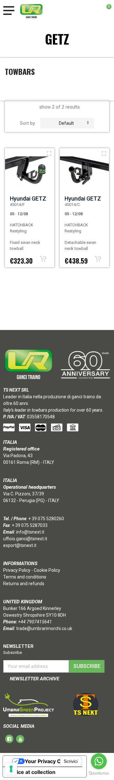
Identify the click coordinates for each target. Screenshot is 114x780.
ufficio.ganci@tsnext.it (25, 538)
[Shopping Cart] (105, 11)
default (66, 123)
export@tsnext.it (19, 545)
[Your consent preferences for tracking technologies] (11, 769)
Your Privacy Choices (51, 761)
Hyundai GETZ (28, 198)
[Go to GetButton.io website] (99, 773)
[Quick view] (49, 153)
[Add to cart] (43, 259)
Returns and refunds (23, 583)
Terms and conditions (24, 576)
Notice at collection (31, 772)
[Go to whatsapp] (99, 761)
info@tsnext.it (30, 532)
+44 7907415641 (35, 621)
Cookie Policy (47, 570)
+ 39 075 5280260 (46, 518)
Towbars (20, 71)
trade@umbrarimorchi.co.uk (44, 628)
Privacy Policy (16, 570)
